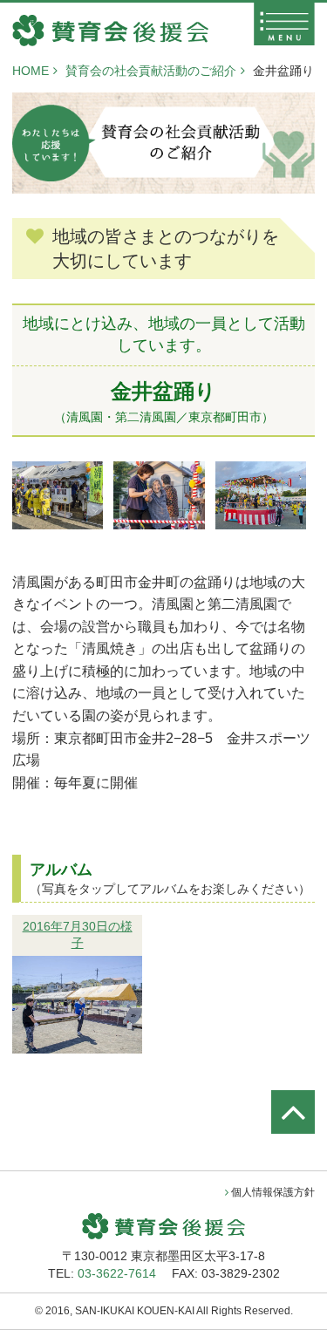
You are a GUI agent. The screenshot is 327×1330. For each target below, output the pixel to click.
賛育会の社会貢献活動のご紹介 (150, 71)
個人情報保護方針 (273, 1192)
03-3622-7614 (117, 1273)
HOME (30, 71)
